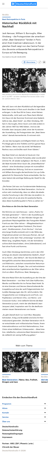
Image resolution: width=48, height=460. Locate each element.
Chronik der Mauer (10, 447)
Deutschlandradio (10, 426)
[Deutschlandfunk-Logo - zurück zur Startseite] (24, 4)
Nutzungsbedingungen (12, 433)
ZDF (17, 443)
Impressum (7, 437)
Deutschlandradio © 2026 (14, 450)
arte (31, 443)
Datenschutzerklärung (12, 430)
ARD (12, 443)
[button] (3, 4)
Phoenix (24, 443)
